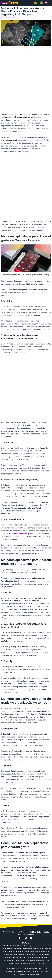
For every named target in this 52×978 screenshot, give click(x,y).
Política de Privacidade (39, 932)
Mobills (6, 307)
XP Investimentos (19, 534)
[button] (35, 3)
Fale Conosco (22, 932)
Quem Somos (8, 932)
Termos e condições (26, 934)
